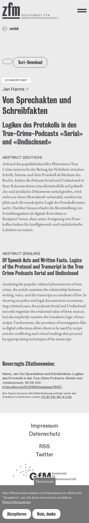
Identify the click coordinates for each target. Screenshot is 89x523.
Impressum (44, 426)
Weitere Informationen (16, 502)
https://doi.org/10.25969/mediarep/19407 (32, 387)
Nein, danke (46, 514)
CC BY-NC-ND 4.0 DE (56, 397)
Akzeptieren (16, 514)
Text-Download (30, 62)
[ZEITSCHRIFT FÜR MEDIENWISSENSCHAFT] (30, 10)
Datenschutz (44, 434)
